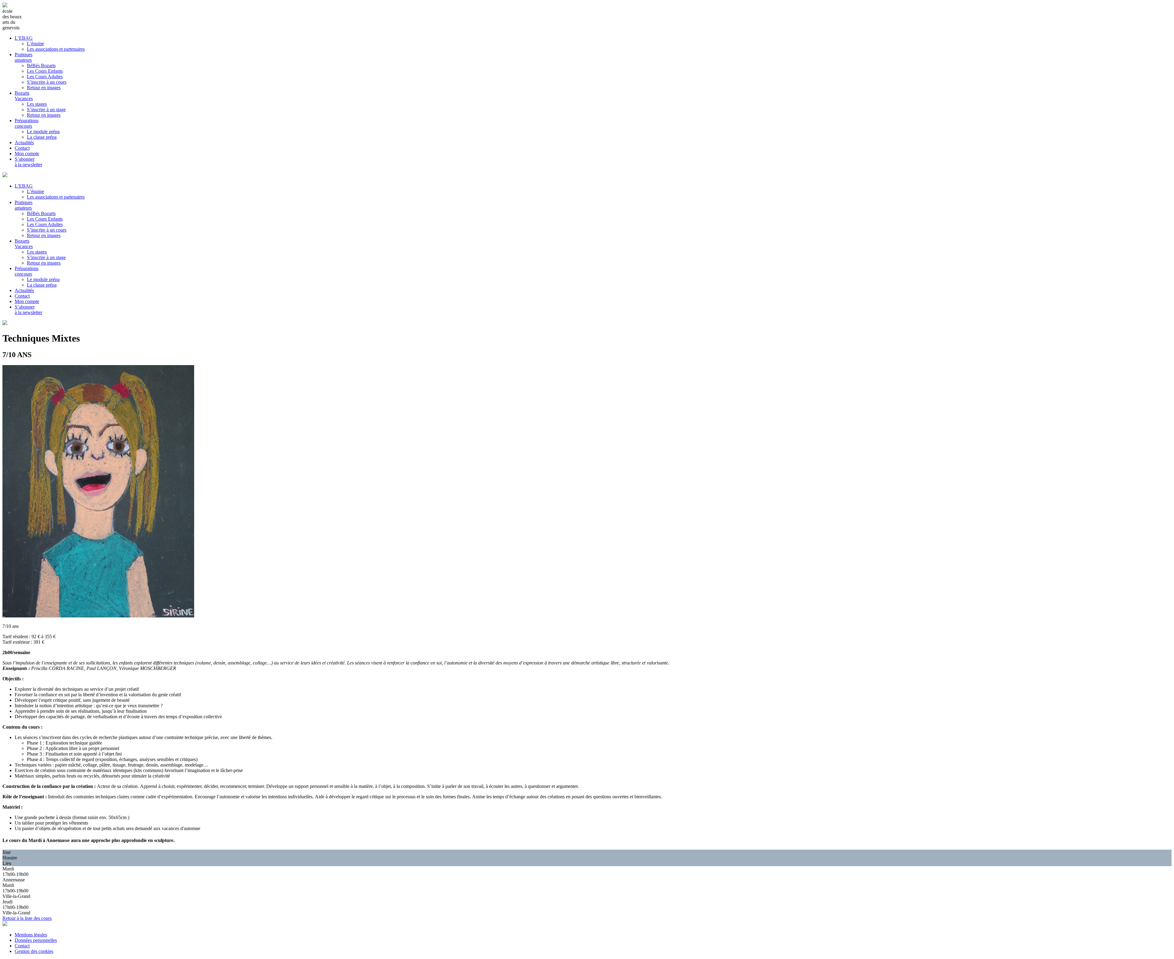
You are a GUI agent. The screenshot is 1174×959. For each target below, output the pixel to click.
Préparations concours (27, 123)
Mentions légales (31, 934)
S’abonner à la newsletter (28, 161)
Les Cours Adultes (45, 76)
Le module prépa (43, 131)
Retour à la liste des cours (27, 918)
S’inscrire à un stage (46, 109)
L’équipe (35, 43)
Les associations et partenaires (56, 49)
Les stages (37, 104)
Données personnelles (36, 940)
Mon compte (27, 153)
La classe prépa (42, 137)
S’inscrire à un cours (46, 82)
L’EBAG (24, 38)
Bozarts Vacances (24, 95)
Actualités (24, 142)
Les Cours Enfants (45, 71)
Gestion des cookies (34, 951)
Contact (22, 148)
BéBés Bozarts (41, 65)
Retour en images (44, 87)
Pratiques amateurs (23, 57)
